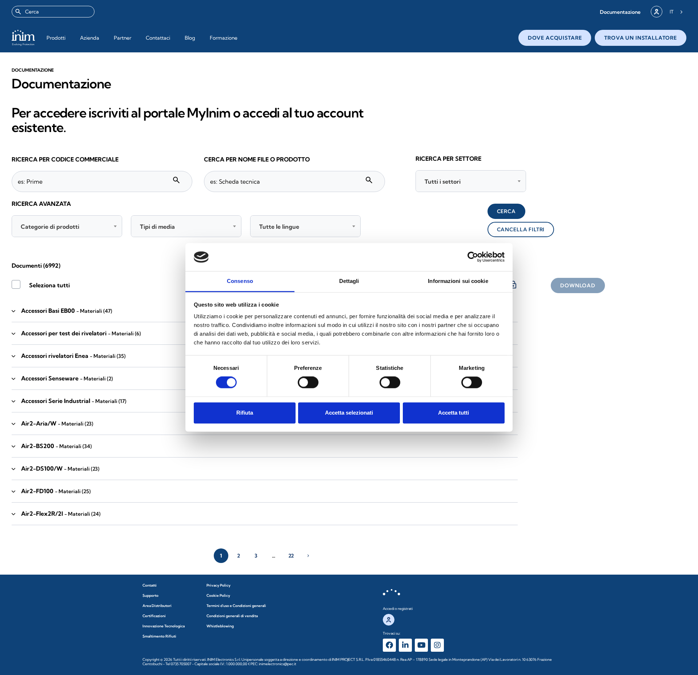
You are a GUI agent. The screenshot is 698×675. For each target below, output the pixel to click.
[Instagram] (437, 645)
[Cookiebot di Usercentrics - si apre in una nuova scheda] (473, 257)
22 (291, 555)
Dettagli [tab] (349, 281)
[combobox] (53, 11)
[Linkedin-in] (405, 645)
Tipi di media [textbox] (157, 226)
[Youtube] (421, 645)
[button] (620, 11)
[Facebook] (389, 645)
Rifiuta (244, 413)
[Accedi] (656, 11)
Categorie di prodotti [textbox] (50, 226)
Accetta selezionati (349, 413)
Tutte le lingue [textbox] (279, 226)
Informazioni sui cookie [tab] (458, 281)
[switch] (308, 382)
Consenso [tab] (240, 281)
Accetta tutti (453, 413)
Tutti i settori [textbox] (443, 181)
